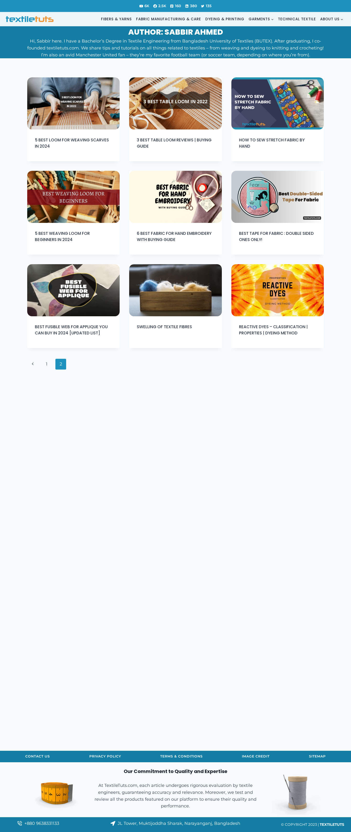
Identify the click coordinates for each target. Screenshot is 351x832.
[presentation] (73, 103)
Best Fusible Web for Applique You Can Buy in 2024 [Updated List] (71, 330)
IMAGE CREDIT (256, 756)
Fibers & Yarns (116, 18)
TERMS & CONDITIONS (181, 756)
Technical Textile (297, 18)
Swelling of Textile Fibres (164, 327)
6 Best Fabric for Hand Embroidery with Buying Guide (174, 236)
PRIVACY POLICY (105, 756)
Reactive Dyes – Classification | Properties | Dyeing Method (273, 330)
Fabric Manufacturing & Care (168, 18)
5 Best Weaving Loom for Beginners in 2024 (62, 236)
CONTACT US (37, 756)
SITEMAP (317, 756)
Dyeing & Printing (224, 18)
